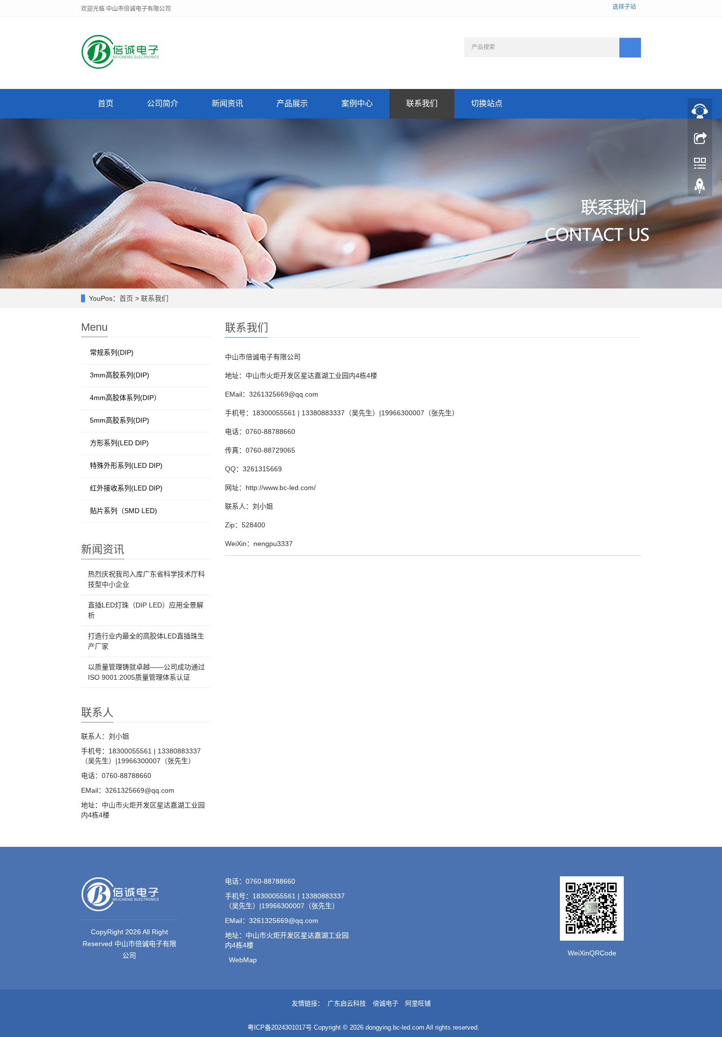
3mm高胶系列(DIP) (119, 375)
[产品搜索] (630, 48)
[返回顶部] (700, 188)
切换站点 (486, 103)
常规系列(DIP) (112, 352)
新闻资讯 (227, 103)
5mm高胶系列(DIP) (119, 420)
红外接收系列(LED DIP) (126, 488)
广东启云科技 (347, 1003)
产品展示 (292, 103)
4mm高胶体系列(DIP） (125, 398)
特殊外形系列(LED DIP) (126, 465)
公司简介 (162, 103)
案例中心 (357, 103)
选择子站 (624, 6)
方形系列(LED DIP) (119, 443)
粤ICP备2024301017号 (280, 1027)
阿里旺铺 (418, 1003)
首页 (105, 103)
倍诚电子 (385, 1003)
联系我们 (422, 103)
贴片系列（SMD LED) (123, 511)
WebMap (243, 960)
